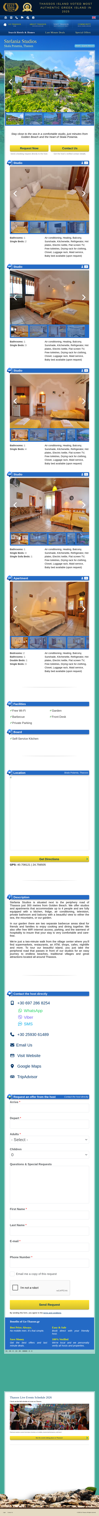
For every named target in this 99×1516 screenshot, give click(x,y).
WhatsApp (33, 1010)
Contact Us (10, 1512)
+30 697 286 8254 (33, 1003)
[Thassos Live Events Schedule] (33, 17)
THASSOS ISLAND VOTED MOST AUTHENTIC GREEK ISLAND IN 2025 (66, 7)
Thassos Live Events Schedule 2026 (31, 1397)
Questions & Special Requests (31, 1164)
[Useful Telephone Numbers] (16, 17)
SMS (28, 1024)
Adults (15, 1134)
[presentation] (40, 1288)
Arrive (15, 1102)
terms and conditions (52, 1313)
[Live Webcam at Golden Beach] (22, 17)
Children (16, 1149)
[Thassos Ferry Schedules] (5, 17)
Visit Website (28, 1055)
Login (4, 1512)
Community (84, 25)
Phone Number (21, 1257)
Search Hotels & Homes (21, 32)
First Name (18, 1209)
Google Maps (28, 1066)
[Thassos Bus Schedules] (11, 17)
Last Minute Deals (55, 32)
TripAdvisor (26, 1077)
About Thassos (38, 25)
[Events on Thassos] (49, 1417)
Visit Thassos (61, 25)
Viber (28, 1017)
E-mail (15, 1241)
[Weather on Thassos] (27, 17)
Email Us (24, 1045)
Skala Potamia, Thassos (18, 46)
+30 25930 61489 (32, 1034)
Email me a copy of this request (36, 1273)
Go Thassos (14, 25)
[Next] (88, 82)
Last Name (18, 1225)
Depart (15, 1118)
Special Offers (83, 32)
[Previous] (11, 82)
